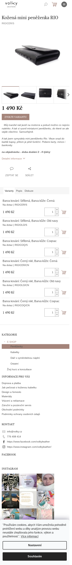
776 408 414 (14, 436)
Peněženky (16, 346)
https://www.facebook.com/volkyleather (28, 441)
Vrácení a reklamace (13, 400)
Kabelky (14, 352)
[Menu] (64, 4)
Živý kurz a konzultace (19, 369)
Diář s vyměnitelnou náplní (25, 357)
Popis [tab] (19, 190)
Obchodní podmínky (13, 409)
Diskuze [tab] (29, 190)
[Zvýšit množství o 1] (57, 210)
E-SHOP (11, 341)
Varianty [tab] (9, 190)
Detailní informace (12, 158)
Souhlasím (35, 556)
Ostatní (14, 363)
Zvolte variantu (16, 117)
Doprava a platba (11, 383)
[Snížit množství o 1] (57, 214)
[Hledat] (45, 4)
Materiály (7, 396)
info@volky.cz (14, 431)
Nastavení (34, 545)
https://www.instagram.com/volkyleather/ (29, 446)
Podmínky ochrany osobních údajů (21, 414)
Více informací (29, 536)
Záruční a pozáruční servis (16, 405)
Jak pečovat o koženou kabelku (19, 387)
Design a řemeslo (11, 392)
